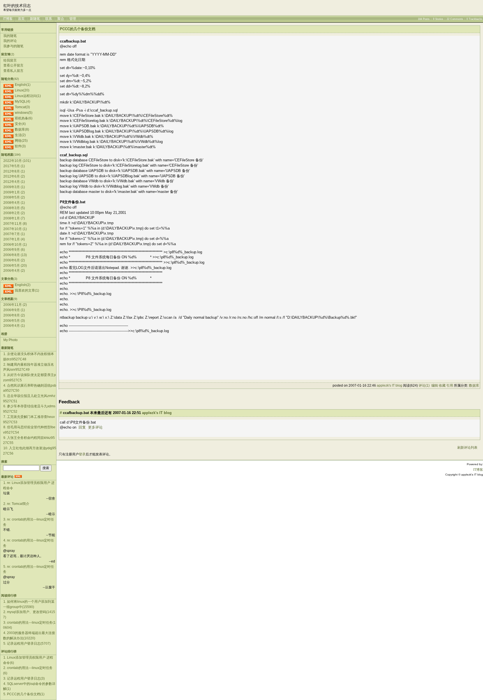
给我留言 (10, 60)
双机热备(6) (23, 118)
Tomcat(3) (22, 107)
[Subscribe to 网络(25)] (8, 140)
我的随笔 (10, 36)
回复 (82, 427)
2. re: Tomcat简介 (16, 504)
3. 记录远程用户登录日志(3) (24, 678)
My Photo (10, 340)
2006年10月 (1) (15, 245)
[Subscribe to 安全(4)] (8, 124)
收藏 (442, 385)
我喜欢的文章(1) (27, 290)
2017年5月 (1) (14, 166)
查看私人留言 (13, 71)
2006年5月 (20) (15, 266)
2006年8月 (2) (14, 315)
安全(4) (20, 124)
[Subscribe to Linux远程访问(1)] (8, 96)
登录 (82, 454)
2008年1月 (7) (14, 218)
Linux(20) (22, 90)
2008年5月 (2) (14, 197)
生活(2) (20, 135)
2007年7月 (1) (14, 234)
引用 (449, 385)
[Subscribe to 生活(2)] (8, 135)
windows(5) (23, 113)
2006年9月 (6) (14, 250)
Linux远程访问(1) (28, 96)
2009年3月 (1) (14, 187)
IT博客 (8, 19)
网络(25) (21, 141)
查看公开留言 (13, 65)
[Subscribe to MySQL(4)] (8, 101)
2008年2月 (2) (14, 213)
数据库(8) (22, 129)
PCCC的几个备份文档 (77, 29)
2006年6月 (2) (14, 260)
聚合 (60, 19)
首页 (21, 19)
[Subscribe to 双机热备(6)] (8, 118)
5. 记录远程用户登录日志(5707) (27, 643)
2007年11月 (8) (15, 224)
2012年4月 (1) (14, 182)
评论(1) (424, 385)
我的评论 (10, 41)
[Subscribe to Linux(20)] (8, 90)
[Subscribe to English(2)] (8, 285)
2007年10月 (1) (15, 229)
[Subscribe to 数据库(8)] (8, 129)
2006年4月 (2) (14, 271)
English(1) (22, 85)
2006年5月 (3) (14, 321)
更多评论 (95, 427)
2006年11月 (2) (15, 305)
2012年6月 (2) (14, 176)
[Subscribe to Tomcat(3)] (8, 107)
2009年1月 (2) (14, 192)
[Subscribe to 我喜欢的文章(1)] (8, 290)
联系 (48, 19)
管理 (72, 19)
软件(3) (20, 146)
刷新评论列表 (467, 448)
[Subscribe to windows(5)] (8, 112)
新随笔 (35, 19)
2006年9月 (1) (14, 310)
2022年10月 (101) (17, 161)
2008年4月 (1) (14, 203)
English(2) (22, 285)
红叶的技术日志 (17, 6)
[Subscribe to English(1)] (8, 84)
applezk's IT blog (389, 385)
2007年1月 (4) (14, 239)
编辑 (434, 385)
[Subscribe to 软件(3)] (8, 146)
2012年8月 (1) (14, 171)
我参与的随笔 (13, 46)
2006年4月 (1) (14, 326)
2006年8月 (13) (15, 255)
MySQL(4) (22, 101)
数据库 (474, 385)
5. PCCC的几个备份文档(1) (23, 694)
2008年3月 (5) (14, 208)
